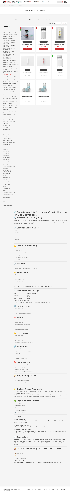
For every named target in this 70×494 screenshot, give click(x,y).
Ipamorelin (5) (6, 129)
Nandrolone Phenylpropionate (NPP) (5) (10, 69)
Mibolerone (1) (6, 146)
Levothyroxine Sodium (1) (9, 166)
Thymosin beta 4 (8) (8, 138)
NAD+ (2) (5, 190)
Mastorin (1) (5, 168)
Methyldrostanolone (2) (8, 118)
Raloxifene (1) (6, 161)
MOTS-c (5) (5, 175)
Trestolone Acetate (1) (8, 140)
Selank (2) (5, 127)
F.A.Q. (39, 489)
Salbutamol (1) (6, 116)
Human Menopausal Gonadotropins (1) (7, 171)
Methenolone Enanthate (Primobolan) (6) (8, 55)
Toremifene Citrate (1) (8, 119)
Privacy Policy (55, 489)
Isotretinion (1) (6, 109)
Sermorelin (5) (6, 155)
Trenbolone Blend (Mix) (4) (9, 60)
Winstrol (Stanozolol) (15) (9, 78)
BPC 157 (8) (5, 131)
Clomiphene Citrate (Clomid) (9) (10, 81)
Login (53, 2)
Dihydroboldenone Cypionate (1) (10, 107)
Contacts (22, 2)
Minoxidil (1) (6, 159)
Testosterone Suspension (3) (9, 36)
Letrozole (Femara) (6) (8, 91)
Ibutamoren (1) (6, 163)
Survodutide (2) (6, 148)
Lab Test (28, 489)
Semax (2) (5, 123)
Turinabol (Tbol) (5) (7, 103)
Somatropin (60, 72)
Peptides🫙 (19, 1)
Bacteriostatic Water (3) (8, 194)
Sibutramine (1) (6, 133)
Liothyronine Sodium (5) (9, 89)
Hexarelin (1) (6, 186)
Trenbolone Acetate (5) (8, 66)
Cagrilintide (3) (6, 144)
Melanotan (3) (6, 125)
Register (60, 2)
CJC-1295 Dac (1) (7, 153)
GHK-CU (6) (6, 179)
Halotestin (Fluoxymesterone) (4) (10, 99)
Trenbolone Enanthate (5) (9, 62)
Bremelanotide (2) (7, 157)
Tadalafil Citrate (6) (7, 85)
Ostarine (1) (5, 164)
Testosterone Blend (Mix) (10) (10, 38)
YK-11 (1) (5, 183)
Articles (34, 489)
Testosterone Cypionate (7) (9, 31)
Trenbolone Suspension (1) (9, 121)
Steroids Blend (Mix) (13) (9, 40)
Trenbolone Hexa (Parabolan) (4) (11, 64)
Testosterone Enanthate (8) (9, 29)
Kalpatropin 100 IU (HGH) (43, 98)
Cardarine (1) (6, 134)
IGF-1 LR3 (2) (6, 151)
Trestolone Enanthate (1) (9, 142)
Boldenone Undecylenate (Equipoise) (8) (9, 49)
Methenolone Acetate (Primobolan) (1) (8, 58)
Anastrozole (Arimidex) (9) (9, 96)
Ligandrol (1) (6, 136)
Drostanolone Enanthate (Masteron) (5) (9, 46)
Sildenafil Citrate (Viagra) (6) (10, 87)
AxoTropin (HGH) (27, 72)
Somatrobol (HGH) (43, 72)
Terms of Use (46, 489)
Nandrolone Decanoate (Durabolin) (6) (8, 52)
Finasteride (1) (6, 188)
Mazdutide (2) (6, 181)
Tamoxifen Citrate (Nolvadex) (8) (11, 83)
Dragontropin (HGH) (27, 44)
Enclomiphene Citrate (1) (9, 192)
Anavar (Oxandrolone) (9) (9, 79)
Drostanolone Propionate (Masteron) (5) (9, 43)
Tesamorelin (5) (6, 173)
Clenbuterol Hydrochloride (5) (10, 101)
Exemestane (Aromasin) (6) (9, 94)
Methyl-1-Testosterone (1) (9, 114)
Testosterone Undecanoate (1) (10, 34)
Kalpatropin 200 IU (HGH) (27, 98)
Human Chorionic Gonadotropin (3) (10, 112)
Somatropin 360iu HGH (43, 44)
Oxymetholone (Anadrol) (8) (10, 105)
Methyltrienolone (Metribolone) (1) (10, 72)
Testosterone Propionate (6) (9, 32)
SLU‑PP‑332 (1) (6, 184)
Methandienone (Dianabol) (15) (10, 93)
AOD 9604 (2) (6, 177)
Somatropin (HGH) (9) (8, 74)
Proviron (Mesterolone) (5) (9, 76)
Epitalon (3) (6, 149)
